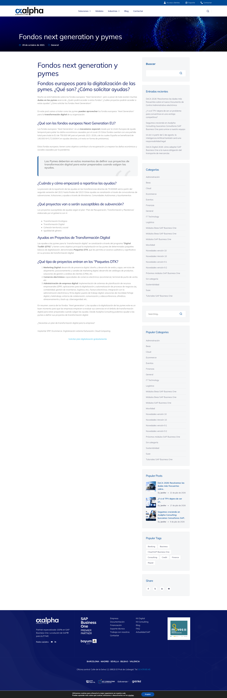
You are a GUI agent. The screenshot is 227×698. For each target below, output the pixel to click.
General (55, 45)
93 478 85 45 (144, 669)
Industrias (112, 11)
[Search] (181, 314)
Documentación (117, 622)
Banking (151, 546)
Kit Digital (140, 618)
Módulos (99, 11)
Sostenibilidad (152, 284)
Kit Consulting (142, 622)
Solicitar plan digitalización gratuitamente (87, 339)
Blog (126, 11)
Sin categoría (152, 279)
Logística (150, 222)
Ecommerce (151, 194)
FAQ (138, 629)
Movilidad (150, 245)
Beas (148, 182)
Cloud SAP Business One (158, 552)
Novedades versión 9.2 (156, 267)
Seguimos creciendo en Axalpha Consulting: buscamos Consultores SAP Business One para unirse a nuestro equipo (165, 126)
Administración (153, 177)
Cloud (148, 188)
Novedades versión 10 (156, 250)
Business (164, 546)
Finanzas (150, 205)
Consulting (152, 557)
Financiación (116, 625)
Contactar (138, 11)
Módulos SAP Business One (158, 239)
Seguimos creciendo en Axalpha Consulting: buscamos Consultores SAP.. (171, 515)
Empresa (114, 618)
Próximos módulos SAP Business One (163, 273)
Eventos (149, 199)
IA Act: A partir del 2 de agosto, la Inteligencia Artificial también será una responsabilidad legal (163, 138)
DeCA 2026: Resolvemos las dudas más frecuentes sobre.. (171, 486)
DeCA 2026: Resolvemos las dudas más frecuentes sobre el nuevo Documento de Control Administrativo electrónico (165, 102)
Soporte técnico (117, 629)
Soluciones (83, 11)
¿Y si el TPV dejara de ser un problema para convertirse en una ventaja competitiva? (163, 114)
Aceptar (148, 694)
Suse (148, 290)
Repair (150, 563)
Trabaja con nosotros (120, 632)
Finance (175, 557)
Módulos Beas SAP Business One (161, 228)
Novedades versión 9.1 (156, 262)
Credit (164, 557)
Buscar (151, 64)
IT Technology (152, 216)
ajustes (131, 695)
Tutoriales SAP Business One (159, 296)
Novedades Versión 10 (156, 256)
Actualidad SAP (143, 632)
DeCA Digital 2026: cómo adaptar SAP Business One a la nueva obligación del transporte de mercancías (164, 150)
